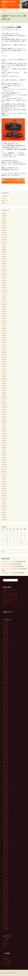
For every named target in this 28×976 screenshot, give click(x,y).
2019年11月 (4, 407)
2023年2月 (4, 314)
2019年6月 (4, 419)
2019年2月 (4, 428)
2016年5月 (4, 507)
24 (24, 538)
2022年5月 (4, 335)
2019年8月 (4, 414)
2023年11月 (4, 292)
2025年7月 (4, 244)
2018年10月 (4, 438)
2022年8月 (4, 328)
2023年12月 (4, 290)
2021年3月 (4, 369)
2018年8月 (4, 443)
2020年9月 (4, 383)
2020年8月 (4, 385)
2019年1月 (4, 431)
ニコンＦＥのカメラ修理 (8, 564)
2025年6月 (4, 247)
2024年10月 (4, 266)
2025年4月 (4, 251)
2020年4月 (4, 395)
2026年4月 (4, 223)
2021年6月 (4, 361)
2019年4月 (4, 424)
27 (10, 540)
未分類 (3, 203)
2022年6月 (4, 333)
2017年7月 (4, 474)
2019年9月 (4, 412)
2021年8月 (4, 357)
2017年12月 (4, 462)
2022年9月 (4, 326)
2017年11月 (4, 464)
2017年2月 (4, 486)
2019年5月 (4, 421)
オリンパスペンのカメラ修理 (9, 566)
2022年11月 (4, 321)
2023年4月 (4, 309)
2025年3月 (4, 254)
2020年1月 (4, 402)
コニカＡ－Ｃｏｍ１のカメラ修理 (10, 561)
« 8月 (7, 542)
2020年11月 (4, 378)
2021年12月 (4, 347)
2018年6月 (4, 448)
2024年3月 (4, 282)
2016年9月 (4, 498)
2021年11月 (4, 349)
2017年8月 (4, 471)
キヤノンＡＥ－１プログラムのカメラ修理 (12, 568)
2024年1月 (4, 287)
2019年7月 (4, 416)
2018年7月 (4, 445)
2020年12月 (4, 376)
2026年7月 (4, 215)
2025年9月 (4, 239)
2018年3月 (4, 455)
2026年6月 (4, 218)
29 (17, 540)
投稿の (5, 958)
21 (14, 538)
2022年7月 (4, 330)
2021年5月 (4, 364)
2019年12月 (4, 404)
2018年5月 (4, 450)
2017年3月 (4, 483)
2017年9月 (4, 469)
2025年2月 (4, 256)
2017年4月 (4, 481)
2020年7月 (4, 388)
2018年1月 (4, 459)
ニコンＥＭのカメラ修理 (11, 27)
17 (24, 536)
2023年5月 (4, 306)
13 (10, 536)
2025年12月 (4, 232)
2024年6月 (4, 275)
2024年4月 (4, 280)
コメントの (7, 961)
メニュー (4, 10)
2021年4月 (4, 366)
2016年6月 (4, 505)
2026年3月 (4, 225)
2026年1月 (4, 230)
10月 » (21, 542)
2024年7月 (4, 273)
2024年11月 (4, 263)
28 (14, 540)
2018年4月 (4, 452)
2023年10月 (4, 294)
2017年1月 (4, 488)
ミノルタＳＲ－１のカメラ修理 (9, 572)
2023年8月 (4, 299)
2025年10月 (4, 237)
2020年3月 (4, 397)
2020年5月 (4, 393)
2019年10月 (4, 409)
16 (21, 536)
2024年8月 (4, 270)
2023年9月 (4, 297)
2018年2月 (4, 457)
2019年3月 (4, 426)
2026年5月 (4, 220)
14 (14, 536)
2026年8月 (4, 213)
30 (21, 540)
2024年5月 (4, 278)
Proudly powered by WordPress (9, 973)
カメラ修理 (15, 29)
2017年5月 (4, 479)
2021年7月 (4, 359)
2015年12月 (4, 519)
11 (3, 536)
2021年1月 (4, 373)
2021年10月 (4, 352)
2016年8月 (4, 500)
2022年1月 (4, 345)
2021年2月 (4, 371)
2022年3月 (4, 340)
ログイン (5, 956)
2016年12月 (4, 491)
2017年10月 (4, 467)
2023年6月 (4, 304)
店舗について (5, 200)
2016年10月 (4, 495)
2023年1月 (4, 316)
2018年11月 (4, 436)
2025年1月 (4, 259)
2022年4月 (4, 337)
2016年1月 (4, 517)
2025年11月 (4, 235)
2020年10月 (4, 381)
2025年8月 (4, 242)
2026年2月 (4, 227)
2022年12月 (4, 318)
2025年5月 (4, 249)
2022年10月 (4, 323)
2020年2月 (4, 400)
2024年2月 (4, 285)
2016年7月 (4, 503)
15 (17, 536)
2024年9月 (4, 268)
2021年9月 (4, 354)
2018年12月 (4, 433)
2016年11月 (4, 493)
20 (10, 538)
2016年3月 (4, 512)
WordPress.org (6, 963)
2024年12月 (4, 261)
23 (21, 538)
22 (17, 538)
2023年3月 (4, 311)
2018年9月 (4, 440)
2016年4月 (4, 510)
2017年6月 (4, 476)
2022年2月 (4, 342)
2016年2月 (4, 515)
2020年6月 (4, 390)
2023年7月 (4, 302)
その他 (3, 198)
